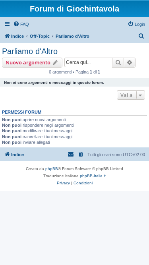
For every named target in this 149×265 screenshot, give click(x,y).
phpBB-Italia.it (93, 176)
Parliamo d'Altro (30, 51)
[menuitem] (21, 24)
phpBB (51, 168)
